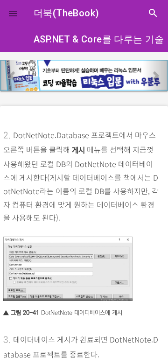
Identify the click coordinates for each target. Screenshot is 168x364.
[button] (13, 13)
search (153, 13)
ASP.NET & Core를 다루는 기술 (99, 39)
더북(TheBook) (66, 13)
